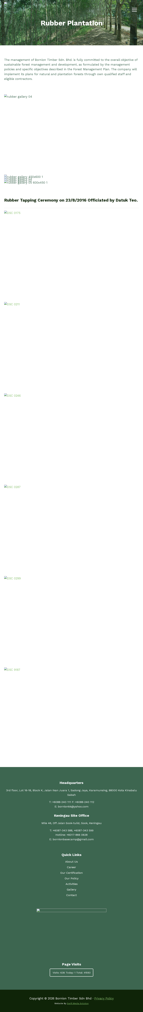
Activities (72, 884)
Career (71, 867)
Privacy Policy (104, 998)
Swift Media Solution (78, 1003)
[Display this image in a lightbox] (71, 255)
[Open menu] (134, 10)
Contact (71, 895)
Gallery (71, 889)
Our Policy (71, 878)
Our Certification (71, 872)
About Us (71, 861)
